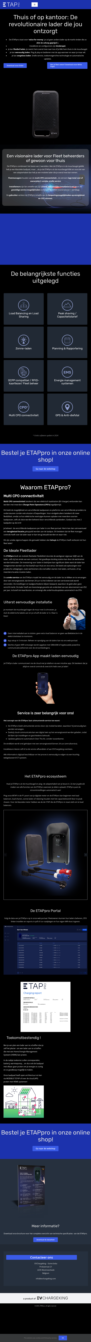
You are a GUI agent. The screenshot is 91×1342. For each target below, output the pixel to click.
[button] (5, 870)
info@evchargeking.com (46, 1310)
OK (63, 1338)
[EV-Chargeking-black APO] (45, 1329)
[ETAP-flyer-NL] (26, 1194)
